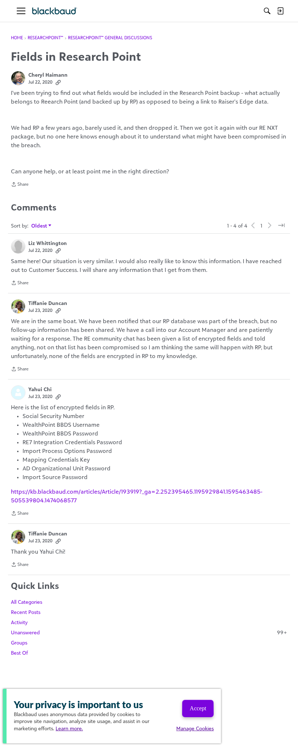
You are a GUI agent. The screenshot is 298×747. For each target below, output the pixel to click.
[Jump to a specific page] (281, 225)
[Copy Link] (58, 82)
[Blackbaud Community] (54, 11)
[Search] (267, 10)
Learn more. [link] (69, 728)
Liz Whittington (47, 243)
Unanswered (149, 632)
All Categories (26, 602)
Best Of (19, 653)
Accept (198, 708)
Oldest (39, 225)
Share (20, 185)
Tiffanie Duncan (47, 303)
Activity (19, 622)
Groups (19, 642)
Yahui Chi (40, 389)
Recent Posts (25, 612)
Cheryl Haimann (48, 75)
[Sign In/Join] (280, 10)
